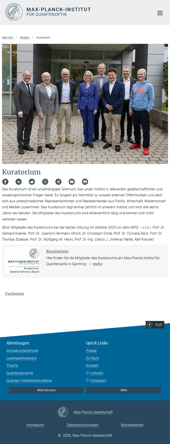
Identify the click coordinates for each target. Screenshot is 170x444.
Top (158, 325)
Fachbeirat (14, 293)
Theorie (12, 365)
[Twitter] (45, 181)
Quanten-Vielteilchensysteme (29, 380)
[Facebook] (5, 181)
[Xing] (58, 181)
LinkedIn (96, 373)
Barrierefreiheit (132, 425)
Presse (91, 351)
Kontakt (92, 365)
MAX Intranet (46, 390)
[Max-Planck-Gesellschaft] (66, 412)
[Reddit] (32, 181)
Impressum (35, 425)
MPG (124, 390)
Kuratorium (57, 251)
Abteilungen (17, 343)
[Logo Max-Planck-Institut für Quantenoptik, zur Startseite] (77, 12)
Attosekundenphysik (22, 351)
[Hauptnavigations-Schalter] (160, 13)
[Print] (85, 181)
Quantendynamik (19, 373)
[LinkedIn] (18, 181)
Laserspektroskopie (21, 358)
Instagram (98, 380)
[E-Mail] (71, 181)
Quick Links (97, 343)
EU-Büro (92, 358)
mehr (97, 264)
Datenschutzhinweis (82, 425)
